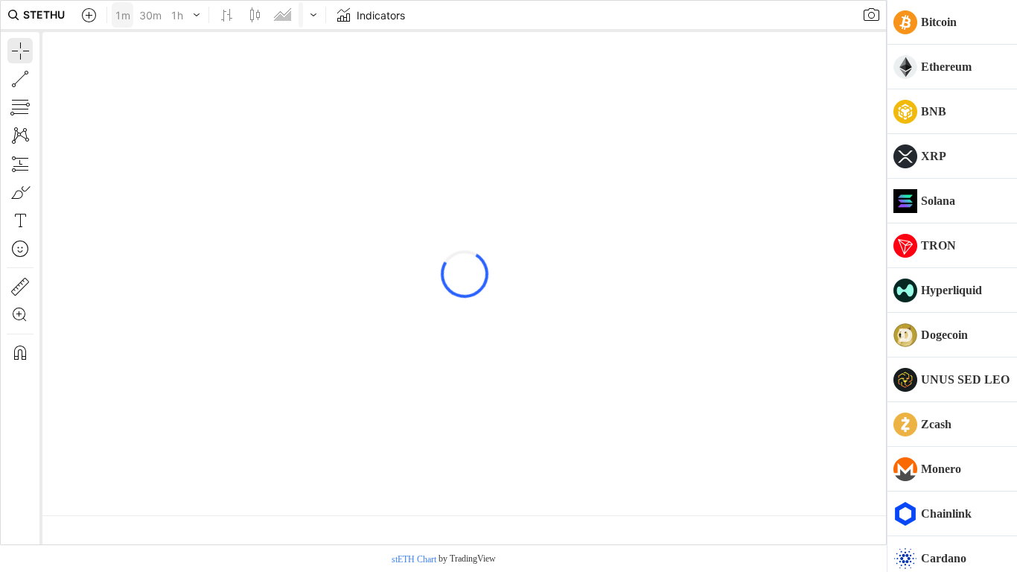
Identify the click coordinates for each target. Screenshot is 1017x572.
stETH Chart (414, 559)
